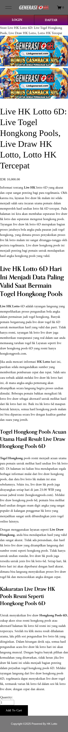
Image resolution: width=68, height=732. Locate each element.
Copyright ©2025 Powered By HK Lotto (34, 723)
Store (3, 28)
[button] (14, 710)
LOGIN (17, 20)
